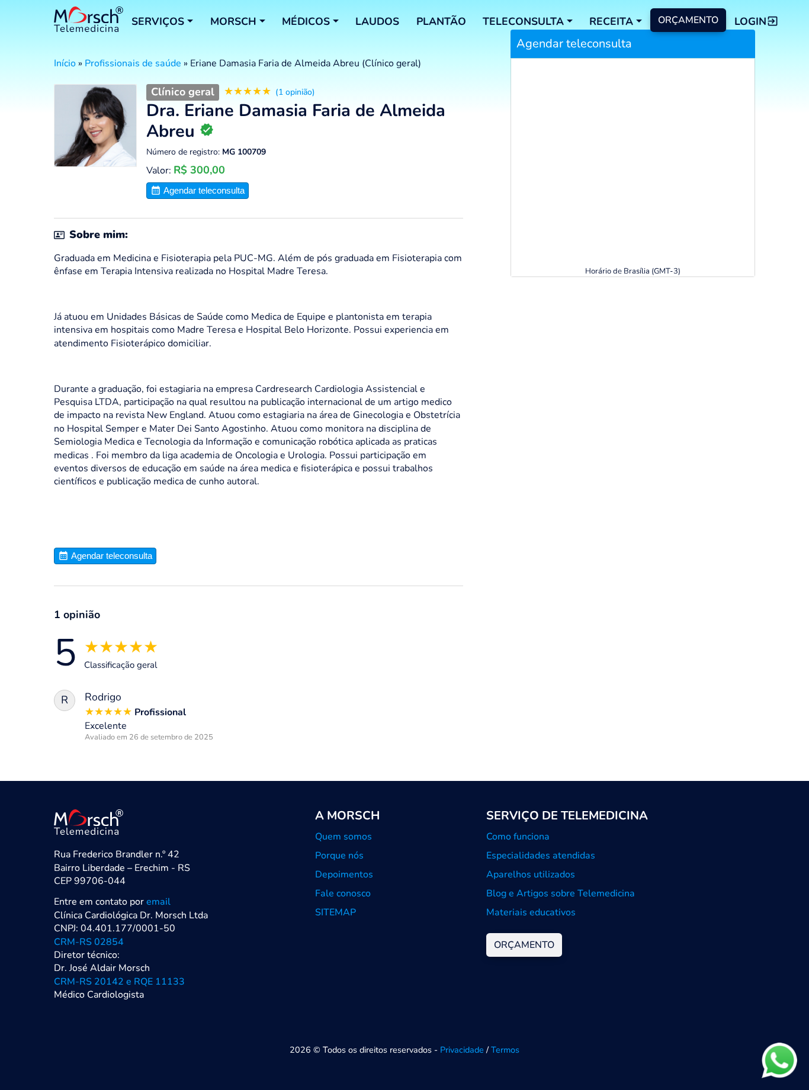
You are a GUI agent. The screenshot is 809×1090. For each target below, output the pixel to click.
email (158, 901)
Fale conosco (343, 893)
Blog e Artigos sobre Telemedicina (560, 893)
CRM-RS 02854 (89, 941)
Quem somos (343, 836)
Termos (505, 1050)
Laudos (377, 21)
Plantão (441, 21)
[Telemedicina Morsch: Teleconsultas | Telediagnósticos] (88, 21)
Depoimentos (344, 874)
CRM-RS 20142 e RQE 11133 (119, 981)
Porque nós (339, 855)
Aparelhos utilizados (530, 874)
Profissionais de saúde (133, 63)
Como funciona (518, 836)
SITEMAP (335, 912)
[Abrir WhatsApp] (779, 1060)
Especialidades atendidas (540, 855)
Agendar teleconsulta (203, 190)
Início (65, 63)
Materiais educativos (531, 912)
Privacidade (462, 1050)
